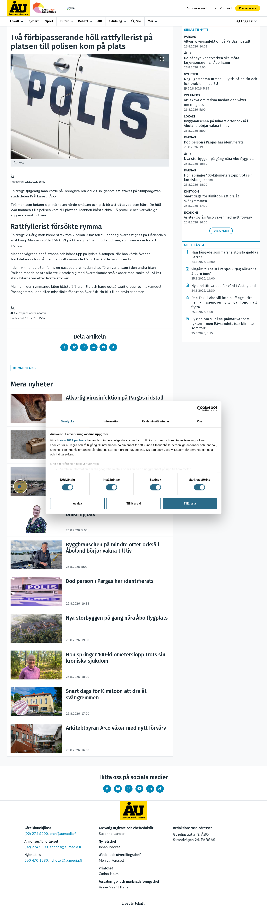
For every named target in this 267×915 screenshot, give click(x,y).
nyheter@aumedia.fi (66, 860)
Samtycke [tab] (67, 421)
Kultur (64, 21)
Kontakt (226, 8)
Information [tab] (111, 421)
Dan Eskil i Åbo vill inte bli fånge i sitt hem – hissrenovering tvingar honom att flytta (224, 305)
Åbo (187, 53)
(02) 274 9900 (36, 833)
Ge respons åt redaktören (30, 313)
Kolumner (192, 95)
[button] (246, 21)
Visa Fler (221, 231)
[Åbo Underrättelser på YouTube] (139, 789)
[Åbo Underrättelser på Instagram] (129, 789)
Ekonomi (191, 213)
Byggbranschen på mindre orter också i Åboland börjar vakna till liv (216, 126)
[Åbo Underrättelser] (133, 810)
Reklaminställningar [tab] (155, 421)
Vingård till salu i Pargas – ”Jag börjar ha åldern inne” (224, 274)
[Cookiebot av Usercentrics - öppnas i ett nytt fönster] (200, 408)
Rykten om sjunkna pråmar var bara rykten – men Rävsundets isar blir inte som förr (222, 326)
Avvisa (77, 503)
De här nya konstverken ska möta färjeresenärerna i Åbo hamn (211, 63)
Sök (138, 21)
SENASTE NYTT (196, 30)
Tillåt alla (190, 503)
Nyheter (191, 74)
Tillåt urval (133, 503)
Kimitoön (191, 192)
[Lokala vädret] (68, 8)
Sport (49, 21)
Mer (150, 21)
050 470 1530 (36, 860)
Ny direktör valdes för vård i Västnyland (223, 288)
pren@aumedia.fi (63, 833)
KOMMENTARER (24, 368)
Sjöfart (34, 21)
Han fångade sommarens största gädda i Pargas (224, 257)
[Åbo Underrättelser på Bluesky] (118, 789)
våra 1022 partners (72, 440)
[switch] (111, 487)
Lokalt (14, 21)
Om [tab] (199, 421)
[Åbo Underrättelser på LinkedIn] (150, 789)
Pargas (190, 37)
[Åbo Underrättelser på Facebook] (107, 789)
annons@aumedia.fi (65, 847)
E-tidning (115, 21)
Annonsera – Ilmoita (201, 8)
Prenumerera (247, 8)
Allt (99, 21)
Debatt (83, 21)
